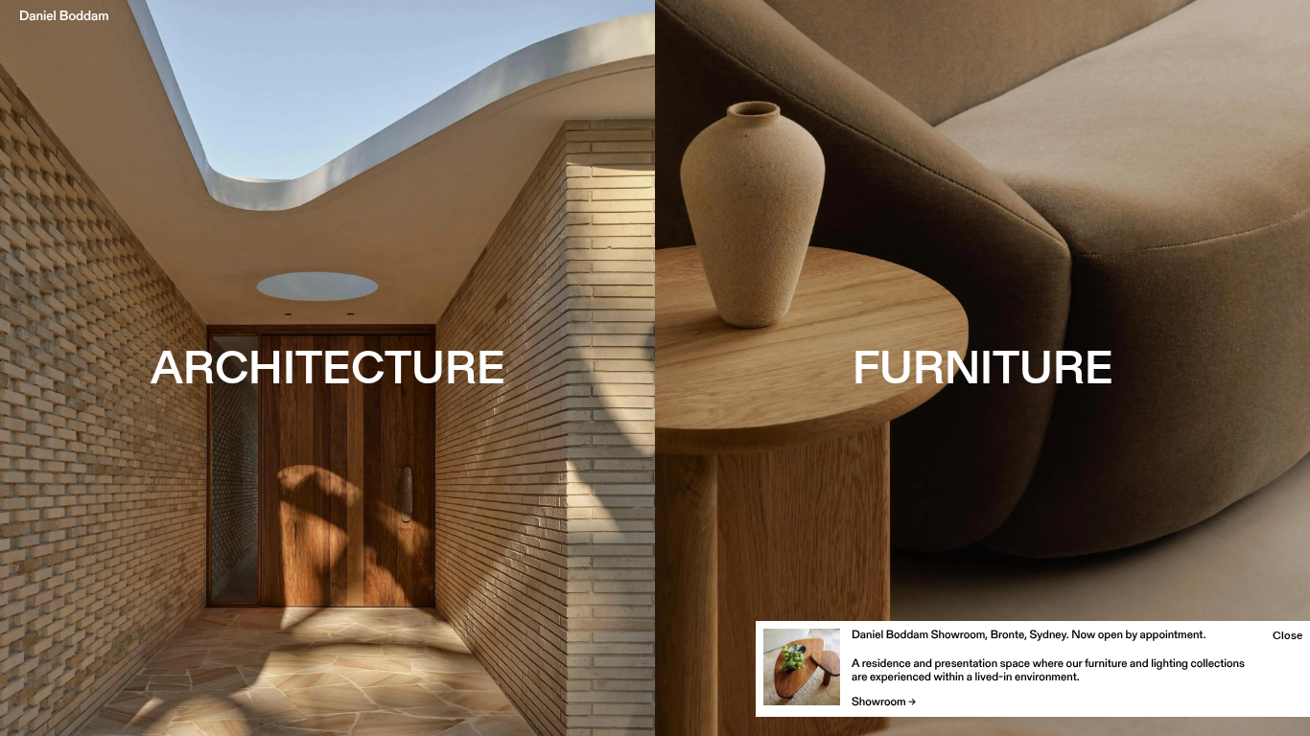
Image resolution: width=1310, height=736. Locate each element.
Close (1287, 635)
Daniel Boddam (64, 15)
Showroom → (884, 702)
